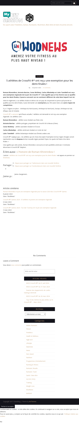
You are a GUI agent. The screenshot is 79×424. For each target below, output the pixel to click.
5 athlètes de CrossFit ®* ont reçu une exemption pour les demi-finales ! (39, 82)
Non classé (30, 354)
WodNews (39, 76)
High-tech (29, 340)
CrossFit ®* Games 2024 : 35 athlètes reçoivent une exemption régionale (27, 200)
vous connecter (16, 265)
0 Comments (46, 88)
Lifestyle (29, 343)
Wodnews (6, 158)
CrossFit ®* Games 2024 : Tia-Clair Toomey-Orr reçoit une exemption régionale (29, 208)
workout (29, 393)
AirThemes (32, 402)
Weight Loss (30, 386)
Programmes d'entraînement (35, 361)
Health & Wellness (32, 336)
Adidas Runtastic (31, 325)
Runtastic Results (32, 368)
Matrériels (29, 347)
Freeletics (29, 332)
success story (30, 379)
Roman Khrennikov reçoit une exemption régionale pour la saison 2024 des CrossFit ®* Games (35, 192)
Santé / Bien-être (32, 375)
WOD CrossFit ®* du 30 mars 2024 (38, 296)
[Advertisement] (39, 229)
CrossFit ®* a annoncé (11, 114)
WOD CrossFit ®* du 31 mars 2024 (38, 287)
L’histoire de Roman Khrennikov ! (36, 151)
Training (29, 383)
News (28, 350)
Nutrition (29, 357)
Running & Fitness (32, 365)
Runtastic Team (31, 372)
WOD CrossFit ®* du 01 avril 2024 (37, 283)
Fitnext (28, 329)
